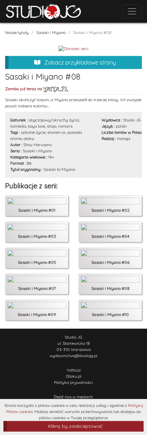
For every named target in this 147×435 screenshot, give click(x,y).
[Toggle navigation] (132, 11)
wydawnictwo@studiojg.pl (73, 355)
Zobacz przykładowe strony (79, 62)
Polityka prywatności (73, 382)
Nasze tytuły (17, 32)
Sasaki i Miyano (51, 32)
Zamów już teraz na (24, 88)
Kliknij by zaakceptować (75, 426)
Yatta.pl (74, 370)
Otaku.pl (73, 376)
